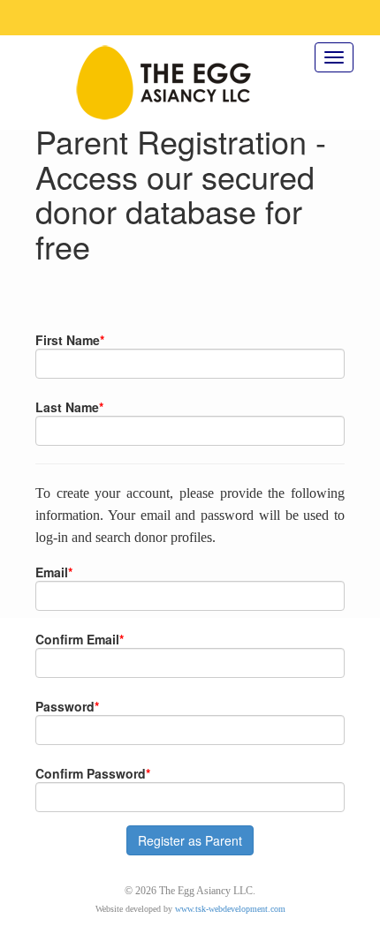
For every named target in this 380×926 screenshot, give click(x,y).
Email (53, 572)
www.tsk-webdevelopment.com (230, 909)
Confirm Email (79, 639)
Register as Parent (190, 840)
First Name (69, 340)
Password (67, 706)
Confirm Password (92, 773)
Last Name (69, 407)
